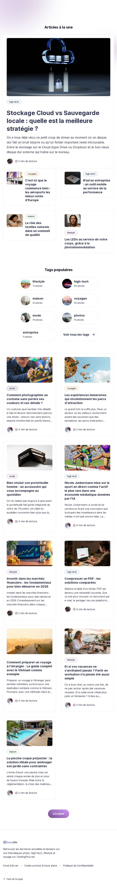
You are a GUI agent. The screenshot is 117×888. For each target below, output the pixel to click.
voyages (32, 174)
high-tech (14, 102)
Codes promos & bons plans (40, 865)
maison (31, 216)
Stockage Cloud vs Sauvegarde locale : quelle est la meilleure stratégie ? (53, 120)
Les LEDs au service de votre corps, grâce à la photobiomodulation (86, 243)
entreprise (30, 332)
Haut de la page (15, 879)
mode (37, 315)
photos (79, 315)
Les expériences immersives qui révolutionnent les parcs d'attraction (85, 399)
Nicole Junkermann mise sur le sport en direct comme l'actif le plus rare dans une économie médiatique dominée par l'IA (87, 490)
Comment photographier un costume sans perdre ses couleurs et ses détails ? (27, 399)
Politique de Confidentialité (78, 865)
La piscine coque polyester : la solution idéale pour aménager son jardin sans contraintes (29, 762)
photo (12, 388)
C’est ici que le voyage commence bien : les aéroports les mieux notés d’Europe (37, 190)
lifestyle (71, 232)
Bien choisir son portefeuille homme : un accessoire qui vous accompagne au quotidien (27, 488)
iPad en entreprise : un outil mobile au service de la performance (96, 186)
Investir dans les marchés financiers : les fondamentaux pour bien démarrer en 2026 (29, 582)
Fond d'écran (10, 865)
